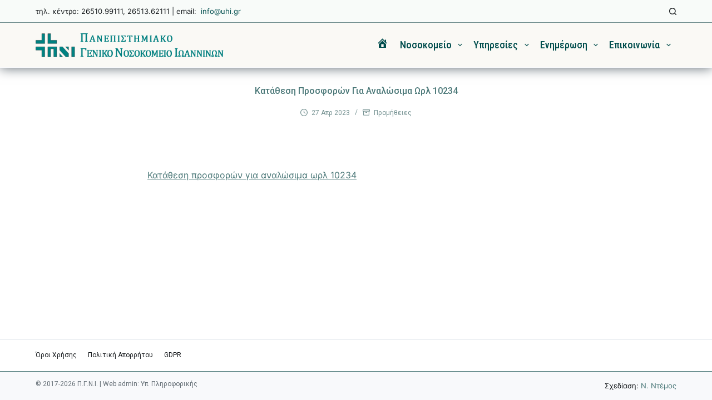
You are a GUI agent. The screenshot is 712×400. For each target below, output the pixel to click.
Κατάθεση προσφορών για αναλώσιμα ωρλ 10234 (252, 175)
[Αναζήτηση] (672, 11)
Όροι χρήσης (56, 355)
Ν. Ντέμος (658, 385)
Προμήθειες (393, 113)
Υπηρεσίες (495, 45)
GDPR (172, 355)
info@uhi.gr (221, 11)
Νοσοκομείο (426, 45)
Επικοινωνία (634, 45)
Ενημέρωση (563, 45)
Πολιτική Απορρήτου (120, 355)
